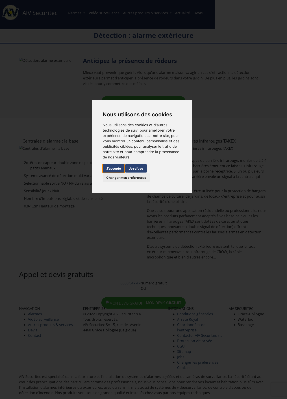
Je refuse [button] (136, 168)
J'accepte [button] (113, 168)
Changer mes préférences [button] (126, 177)
